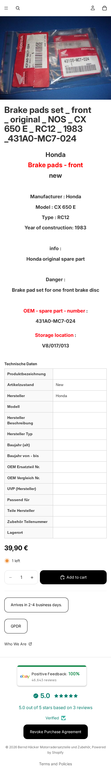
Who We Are (15, 644)
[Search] (18, 8)
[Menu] (6, 8)
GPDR (16, 626)
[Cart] (104, 8)
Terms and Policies (55, 763)
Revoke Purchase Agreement (55, 731)
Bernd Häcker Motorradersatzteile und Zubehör (54, 747)
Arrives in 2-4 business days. (36, 604)
